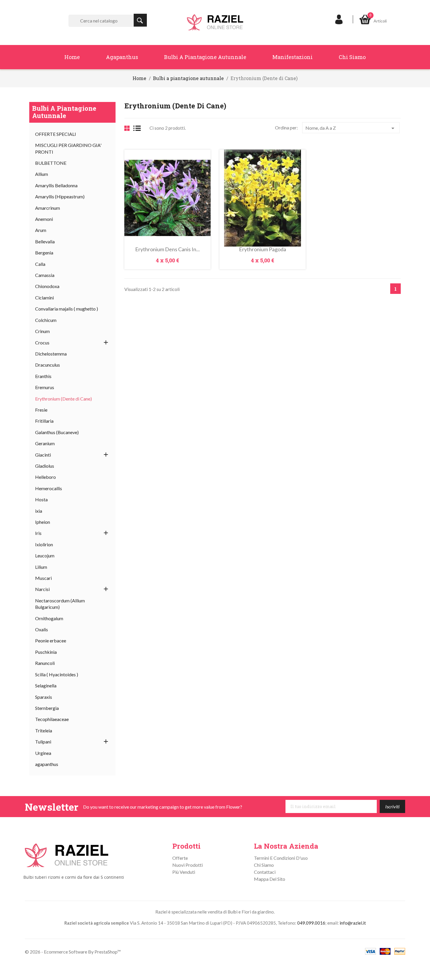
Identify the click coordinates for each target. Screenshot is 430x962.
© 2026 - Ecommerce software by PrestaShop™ (73, 951)
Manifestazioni (292, 56)
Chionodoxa (47, 286)
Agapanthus (122, 56)
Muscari (43, 578)
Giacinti (43, 454)
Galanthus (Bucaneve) (57, 432)
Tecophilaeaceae (52, 719)
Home (72, 56)
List (139, 128)
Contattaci (265, 872)
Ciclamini (44, 297)
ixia (38, 511)
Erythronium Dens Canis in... (167, 249)
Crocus (42, 342)
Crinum (42, 331)
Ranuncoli (45, 663)
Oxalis (41, 629)
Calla (40, 264)
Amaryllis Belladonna (56, 185)
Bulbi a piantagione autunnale (205, 56)
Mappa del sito (269, 879)
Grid (127, 128)
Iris (38, 533)
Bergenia (44, 252)
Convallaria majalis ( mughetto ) (66, 308)
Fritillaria (44, 421)
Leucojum (44, 555)
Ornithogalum (49, 618)
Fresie (41, 409)
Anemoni (44, 219)
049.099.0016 (311, 922)
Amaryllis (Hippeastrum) (60, 196)
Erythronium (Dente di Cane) (63, 398)
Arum (40, 230)
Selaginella (45, 685)
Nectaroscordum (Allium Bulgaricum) (60, 604)
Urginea (43, 753)
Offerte (180, 858)
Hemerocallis (48, 488)
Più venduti (183, 872)
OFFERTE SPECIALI (55, 134)
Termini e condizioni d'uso (281, 858)
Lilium (41, 567)
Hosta (41, 499)
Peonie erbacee (50, 640)
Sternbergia (47, 708)
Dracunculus (47, 365)
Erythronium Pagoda (262, 249)
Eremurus (44, 387)
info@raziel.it (353, 922)
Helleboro (45, 477)
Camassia (44, 275)
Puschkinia (46, 652)
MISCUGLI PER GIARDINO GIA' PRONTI (68, 148)
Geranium (45, 443)
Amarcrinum (47, 208)
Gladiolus (44, 466)
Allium (41, 174)
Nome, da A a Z (350, 128)
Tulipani (43, 741)
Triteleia (43, 730)
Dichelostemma (51, 353)
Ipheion (42, 522)
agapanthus (46, 764)
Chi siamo (352, 56)
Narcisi (42, 589)
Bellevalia (45, 241)
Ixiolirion (44, 544)
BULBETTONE (50, 163)
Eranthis (43, 376)
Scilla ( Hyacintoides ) (56, 674)
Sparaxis (43, 697)
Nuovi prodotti (187, 865)
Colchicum (45, 320)
